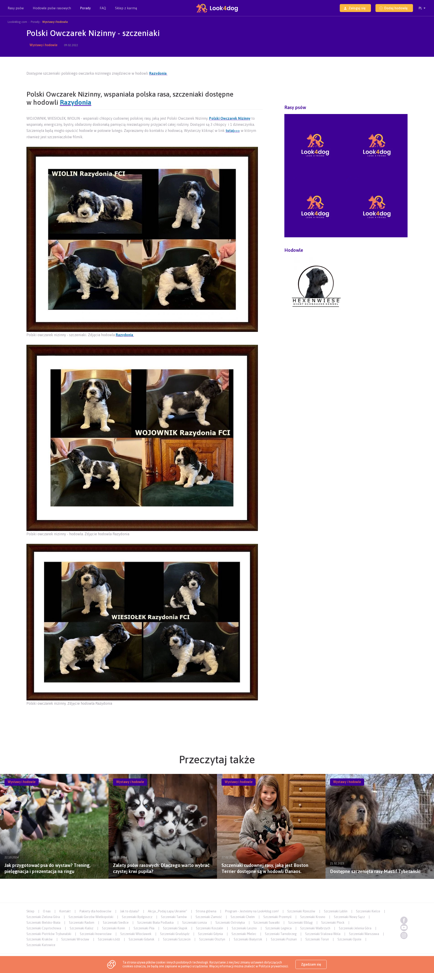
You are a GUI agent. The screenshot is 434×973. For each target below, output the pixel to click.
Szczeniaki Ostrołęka (230, 922)
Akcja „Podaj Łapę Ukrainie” (167, 911)
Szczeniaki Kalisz (81, 928)
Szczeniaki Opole (349, 939)
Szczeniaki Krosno (312, 917)
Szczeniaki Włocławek (135, 934)
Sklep (30, 911)
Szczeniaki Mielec (243, 934)
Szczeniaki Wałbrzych (315, 928)
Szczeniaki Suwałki (266, 922)
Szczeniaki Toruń (317, 939)
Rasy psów (16, 8)
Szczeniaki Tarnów (174, 917)
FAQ (103, 8)
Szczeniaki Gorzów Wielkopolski (90, 917)
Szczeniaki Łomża (194, 922)
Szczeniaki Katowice (40, 945)
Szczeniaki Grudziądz (174, 934)
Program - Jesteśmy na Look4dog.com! (252, 911)
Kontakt (65, 911)
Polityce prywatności (273, 966)
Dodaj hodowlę (396, 8)
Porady (85, 8)
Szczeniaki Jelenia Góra (355, 928)
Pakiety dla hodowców (95, 911)
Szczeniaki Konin (113, 928)
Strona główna (206, 911)
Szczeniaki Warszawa (364, 934)
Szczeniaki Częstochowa (43, 928)
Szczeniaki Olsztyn (212, 939)
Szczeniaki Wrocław (75, 939)
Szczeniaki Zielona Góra (43, 917)
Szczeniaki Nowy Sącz (349, 917)
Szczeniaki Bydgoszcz (137, 917)
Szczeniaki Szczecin (177, 939)
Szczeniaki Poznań (284, 939)
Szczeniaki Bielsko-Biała (43, 922)
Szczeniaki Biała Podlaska (155, 922)
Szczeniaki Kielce (368, 911)
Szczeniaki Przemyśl (277, 917)
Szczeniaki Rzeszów (301, 911)
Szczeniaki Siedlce (116, 922)
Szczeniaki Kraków (39, 939)
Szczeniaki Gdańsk (141, 939)
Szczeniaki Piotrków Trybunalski (48, 934)
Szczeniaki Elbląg (300, 922)
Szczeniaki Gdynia (210, 934)
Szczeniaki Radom (81, 922)
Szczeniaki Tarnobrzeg (281, 934)
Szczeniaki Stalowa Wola (322, 934)
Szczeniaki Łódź (109, 939)
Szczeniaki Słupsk (175, 928)
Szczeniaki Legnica (278, 928)
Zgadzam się (311, 964)
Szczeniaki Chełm (243, 917)
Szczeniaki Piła (144, 928)
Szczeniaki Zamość (209, 917)
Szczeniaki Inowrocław (96, 934)
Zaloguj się (357, 8)
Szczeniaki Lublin (335, 911)
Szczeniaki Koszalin (209, 928)
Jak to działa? (129, 911)
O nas (47, 911)
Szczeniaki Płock (332, 922)
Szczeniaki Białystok (248, 939)
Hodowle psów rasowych (52, 8)
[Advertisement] (145, 719)
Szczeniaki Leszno (244, 928)
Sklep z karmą (126, 8)
